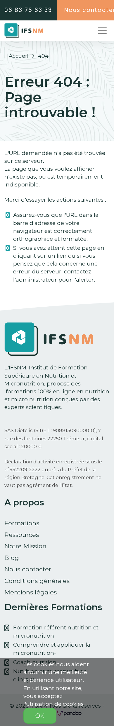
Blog (11, 557)
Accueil (18, 56)
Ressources (21, 534)
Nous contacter (27, 569)
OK (39, 715)
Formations (21, 523)
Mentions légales (30, 592)
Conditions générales (37, 580)
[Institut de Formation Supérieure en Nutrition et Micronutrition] (23, 30)
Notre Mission (25, 546)
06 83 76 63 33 (28, 10)
